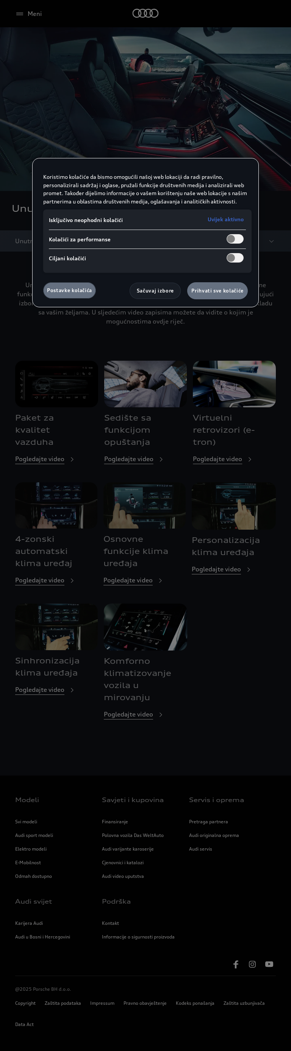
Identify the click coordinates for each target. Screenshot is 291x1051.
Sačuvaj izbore (155, 291)
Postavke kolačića (69, 290)
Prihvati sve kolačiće (217, 291)
